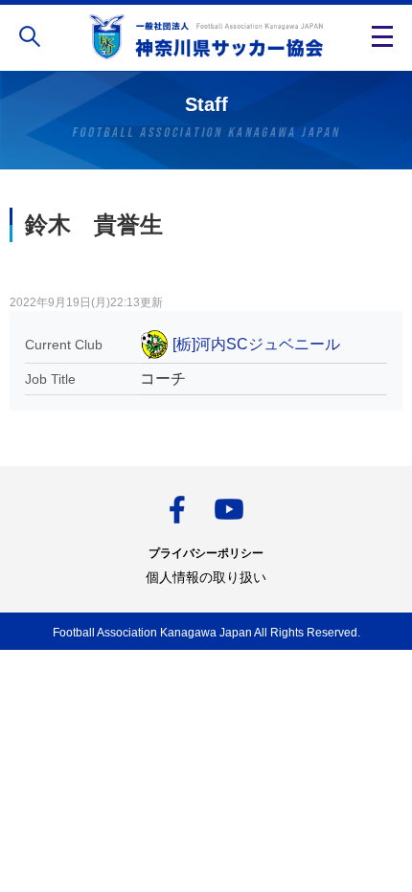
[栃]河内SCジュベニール (256, 344)
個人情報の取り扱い (206, 577)
